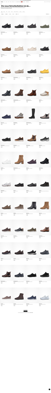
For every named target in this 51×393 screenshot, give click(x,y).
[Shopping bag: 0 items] (49, 2)
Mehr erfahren (31, 312)
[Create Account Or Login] (46, 2)
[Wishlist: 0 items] (48, 2)
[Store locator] (47, 2)
